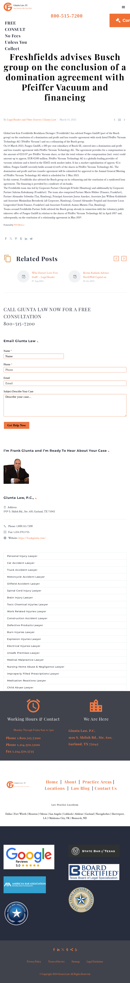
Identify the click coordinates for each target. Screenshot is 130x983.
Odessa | (44, 814)
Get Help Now (16, 425)
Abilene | (80, 814)
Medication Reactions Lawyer (26, 680)
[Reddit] (31, 238)
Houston (33, 814)
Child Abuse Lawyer (20, 687)
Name (8, 350)
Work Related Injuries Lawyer (26, 611)
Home (52, 781)
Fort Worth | (21, 814)
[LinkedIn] (26, 238)
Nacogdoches (103, 814)
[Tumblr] (21, 238)
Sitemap (76, 962)
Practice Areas (97, 781)
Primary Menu (123, 7)
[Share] (71, 949)
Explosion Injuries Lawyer (24, 639)
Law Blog (80, 788)
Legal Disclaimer (95, 962)
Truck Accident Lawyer (22, 569)
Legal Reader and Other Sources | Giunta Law (31, 120)
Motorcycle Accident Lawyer (26, 576)
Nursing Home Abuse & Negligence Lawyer (35, 666)
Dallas (8, 814)
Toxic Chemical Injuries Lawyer (27, 604)
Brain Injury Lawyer (20, 597)
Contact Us (106, 788)
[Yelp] (76, 949)
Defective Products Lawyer (25, 625)
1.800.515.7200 (24, 526)
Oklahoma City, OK (59, 818)
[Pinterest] (16, 238)
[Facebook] (5, 238)
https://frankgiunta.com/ (32, 538)
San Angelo (55, 814)
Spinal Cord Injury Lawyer (24, 590)
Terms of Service (56, 962)
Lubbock (68, 814)
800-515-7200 (67, 16)
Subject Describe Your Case (18, 391)
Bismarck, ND (79, 818)
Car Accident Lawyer (21, 562)
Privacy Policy (34, 962)
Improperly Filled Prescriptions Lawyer (33, 673)
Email (7, 377)
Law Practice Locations (64, 804)
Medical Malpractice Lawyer (25, 659)
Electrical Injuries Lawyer (23, 646)
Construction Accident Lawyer (27, 618)
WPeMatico (19, 225)
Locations (55, 788)
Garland (89, 814)
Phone (8, 364)
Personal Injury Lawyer (22, 556)
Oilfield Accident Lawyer (23, 583)
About (71, 781)
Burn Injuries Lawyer (21, 632)
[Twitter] (10, 238)
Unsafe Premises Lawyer (23, 652)
